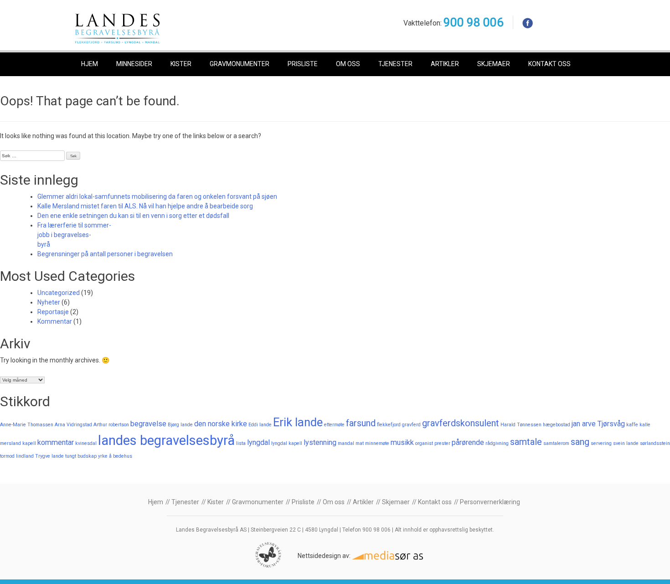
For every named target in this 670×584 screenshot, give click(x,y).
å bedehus (120, 456)
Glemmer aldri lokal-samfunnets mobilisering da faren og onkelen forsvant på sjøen (157, 196)
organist (424, 443)
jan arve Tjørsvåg (598, 423)
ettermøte (334, 425)
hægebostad (556, 425)
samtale (526, 441)
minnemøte (377, 443)
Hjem (89, 63)
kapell (29, 443)
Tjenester (395, 63)
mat (360, 443)
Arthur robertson (111, 425)
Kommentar (54, 321)
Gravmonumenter (239, 63)
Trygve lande (49, 456)
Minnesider (134, 63)
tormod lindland (17, 456)
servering (601, 443)
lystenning (320, 442)
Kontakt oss (549, 63)
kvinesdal (86, 443)
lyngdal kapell (286, 443)
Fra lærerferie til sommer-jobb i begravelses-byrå (74, 235)
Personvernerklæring (490, 502)
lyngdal (258, 442)
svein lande (626, 443)
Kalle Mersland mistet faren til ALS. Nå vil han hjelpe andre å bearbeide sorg (145, 206)
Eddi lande (260, 425)
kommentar (55, 442)
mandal (346, 443)
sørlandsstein (655, 443)
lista (241, 443)
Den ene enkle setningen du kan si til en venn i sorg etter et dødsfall (133, 215)
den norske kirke (220, 423)
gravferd (411, 425)
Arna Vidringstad (73, 425)
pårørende (468, 442)
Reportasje (53, 311)
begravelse (148, 423)
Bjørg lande (180, 425)
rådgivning (497, 443)
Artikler (445, 63)
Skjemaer (493, 63)
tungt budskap (81, 456)
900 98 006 (473, 22)
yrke (103, 456)
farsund (361, 423)
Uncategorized (58, 292)
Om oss (348, 63)
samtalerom (556, 443)
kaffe (632, 425)
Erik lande (298, 422)
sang (580, 441)
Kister (180, 63)
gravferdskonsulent (460, 423)
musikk (402, 442)
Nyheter (48, 302)
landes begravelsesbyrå (166, 440)
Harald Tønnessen (520, 425)
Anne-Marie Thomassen (26, 425)
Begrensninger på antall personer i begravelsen (105, 254)
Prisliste (303, 63)
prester (442, 443)
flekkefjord (389, 425)
